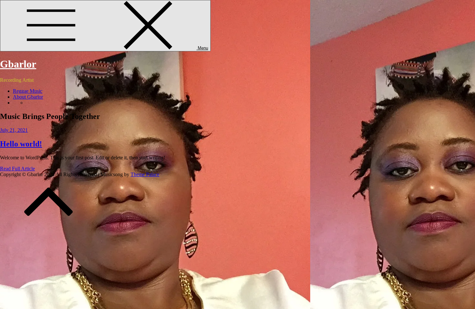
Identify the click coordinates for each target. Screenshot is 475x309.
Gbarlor (18, 64)
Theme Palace (145, 174)
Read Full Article (17, 168)
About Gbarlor (28, 97)
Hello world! (21, 144)
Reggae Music (27, 91)
